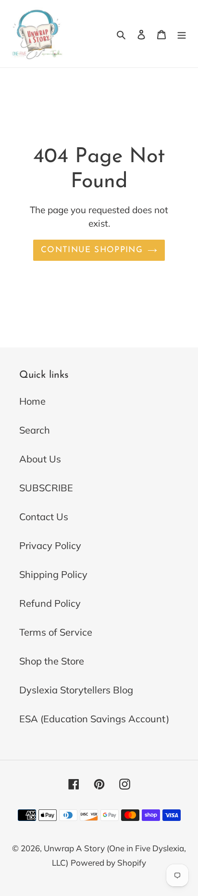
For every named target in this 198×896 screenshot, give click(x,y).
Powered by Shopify (108, 863)
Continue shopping (92, 250)
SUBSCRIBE (46, 488)
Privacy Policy (50, 545)
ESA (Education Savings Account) (94, 719)
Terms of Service (55, 632)
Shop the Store (51, 661)
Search (34, 430)
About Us (40, 459)
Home (32, 401)
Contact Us (43, 517)
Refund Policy (50, 603)
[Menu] (182, 34)
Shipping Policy (53, 574)
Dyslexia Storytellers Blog (76, 690)
